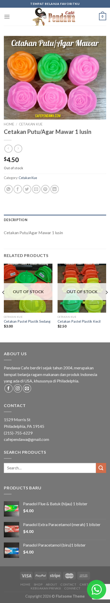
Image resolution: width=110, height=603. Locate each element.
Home (9, 124)
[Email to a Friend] (36, 189)
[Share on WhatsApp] (8, 189)
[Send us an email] (27, 388)
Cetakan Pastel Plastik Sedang (27, 321)
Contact (68, 584)
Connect (72, 588)
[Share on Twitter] (27, 189)
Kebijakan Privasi (46, 588)
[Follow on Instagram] (18, 388)
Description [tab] (15, 220)
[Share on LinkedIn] (54, 189)
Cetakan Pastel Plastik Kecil (79, 321)
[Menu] (7, 16)
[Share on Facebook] (18, 189)
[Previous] (3, 302)
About (51, 584)
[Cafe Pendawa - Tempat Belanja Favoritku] (55, 17)
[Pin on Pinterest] (45, 189)
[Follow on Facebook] (8, 388)
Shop (38, 584)
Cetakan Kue (30, 124)
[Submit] (101, 468)
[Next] (106, 302)
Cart (84, 584)
